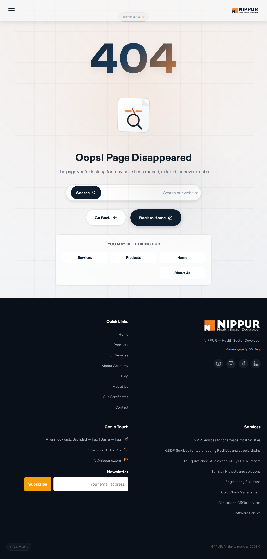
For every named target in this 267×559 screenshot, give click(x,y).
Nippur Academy (114, 365)
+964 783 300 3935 (103, 450)
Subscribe (37, 484)
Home (123, 334)
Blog (124, 375)
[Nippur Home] (245, 10)
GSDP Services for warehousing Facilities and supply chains (213, 450)
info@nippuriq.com (105, 460)
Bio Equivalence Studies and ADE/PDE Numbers (222, 460)
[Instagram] (231, 363)
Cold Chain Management (241, 491)
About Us (120, 386)
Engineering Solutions (243, 481)
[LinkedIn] (256, 363)
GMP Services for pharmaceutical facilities (227, 439)
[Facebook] (243, 363)
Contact (121, 407)
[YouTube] (218, 363)
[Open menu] (11, 10)
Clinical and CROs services (239, 502)
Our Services (118, 355)
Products (120, 344)
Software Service (247, 512)
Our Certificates (115, 396)
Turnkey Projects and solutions (236, 471)
